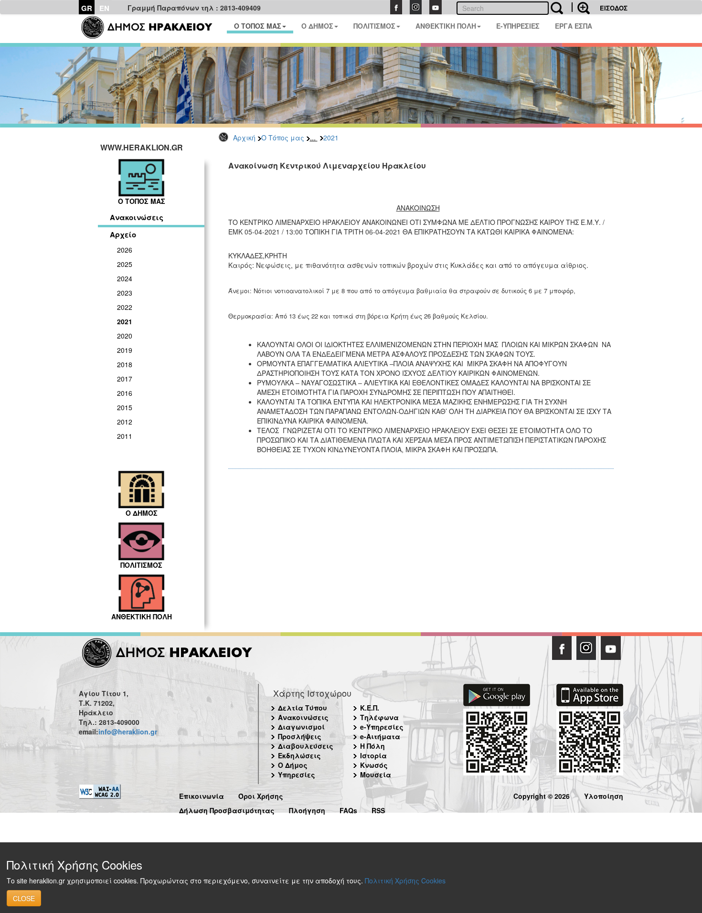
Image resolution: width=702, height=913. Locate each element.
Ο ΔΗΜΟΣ (317, 26)
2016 (124, 393)
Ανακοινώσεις (136, 217)
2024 (124, 278)
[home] (152, 28)
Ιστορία (373, 755)
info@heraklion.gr (127, 731)
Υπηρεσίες (296, 774)
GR (86, 8)
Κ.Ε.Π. (369, 707)
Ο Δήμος (293, 765)
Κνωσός (374, 765)
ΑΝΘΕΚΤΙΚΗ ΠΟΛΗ (445, 26)
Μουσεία (375, 774)
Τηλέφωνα (379, 717)
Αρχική (244, 137)
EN (104, 8)
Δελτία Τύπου (302, 707)
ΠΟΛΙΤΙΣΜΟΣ (374, 26)
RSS (378, 809)
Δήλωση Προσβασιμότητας (227, 809)
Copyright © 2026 (541, 794)
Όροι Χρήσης (260, 794)
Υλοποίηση (603, 794)
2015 (124, 407)
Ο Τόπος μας (282, 137)
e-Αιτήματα (380, 736)
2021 (331, 137)
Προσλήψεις (299, 736)
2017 (124, 378)
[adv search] (581, 7)
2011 (124, 436)
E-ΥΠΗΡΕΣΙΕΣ (518, 26)
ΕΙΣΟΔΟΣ (614, 7)
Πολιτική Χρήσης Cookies (405, 880)
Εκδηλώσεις (299, 755)
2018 (124, 364)
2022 (124, 307)
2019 (124, 350)
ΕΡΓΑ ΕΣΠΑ (573, 26)
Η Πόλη (372, 746)
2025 (124, 264)
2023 (124, 292)
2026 (124, 250)
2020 (124, 335)
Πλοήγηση (307, 809)
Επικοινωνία (201, 794)
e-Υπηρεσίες (382, 727)
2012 (124, 421)
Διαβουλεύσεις (305, 746)
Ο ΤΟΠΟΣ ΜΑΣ (257, 26)
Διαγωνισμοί (301, 727)
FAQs (348, 809)
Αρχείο (123, 234)
